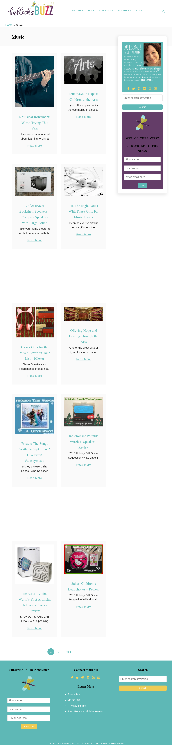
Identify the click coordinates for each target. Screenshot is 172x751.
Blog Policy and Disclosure (85, 711)
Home (8, 25)
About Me (74, 694)
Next (68, 651)
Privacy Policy (77, 705)
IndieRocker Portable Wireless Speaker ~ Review (83, 441)
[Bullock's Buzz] (31, 11)
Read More (34, 146)
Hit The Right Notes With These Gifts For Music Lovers (84, 211)
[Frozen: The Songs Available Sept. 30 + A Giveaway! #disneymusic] (34, 415)
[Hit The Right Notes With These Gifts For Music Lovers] (83, 181)
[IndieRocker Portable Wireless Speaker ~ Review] (83, 412)
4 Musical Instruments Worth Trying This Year (35, 122)
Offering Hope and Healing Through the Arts (83, 336)
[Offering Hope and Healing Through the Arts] (83, 314)
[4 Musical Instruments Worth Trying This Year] (34, 82)
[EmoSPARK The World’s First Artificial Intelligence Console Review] (34, 564)
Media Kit (74, 700)
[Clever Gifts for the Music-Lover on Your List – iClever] (34, 322)
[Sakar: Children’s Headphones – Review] (83, 559)
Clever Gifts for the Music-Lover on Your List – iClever (34, 353)
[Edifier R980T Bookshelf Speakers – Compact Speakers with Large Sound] (34, 181)
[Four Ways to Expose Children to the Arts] (83, 70)
